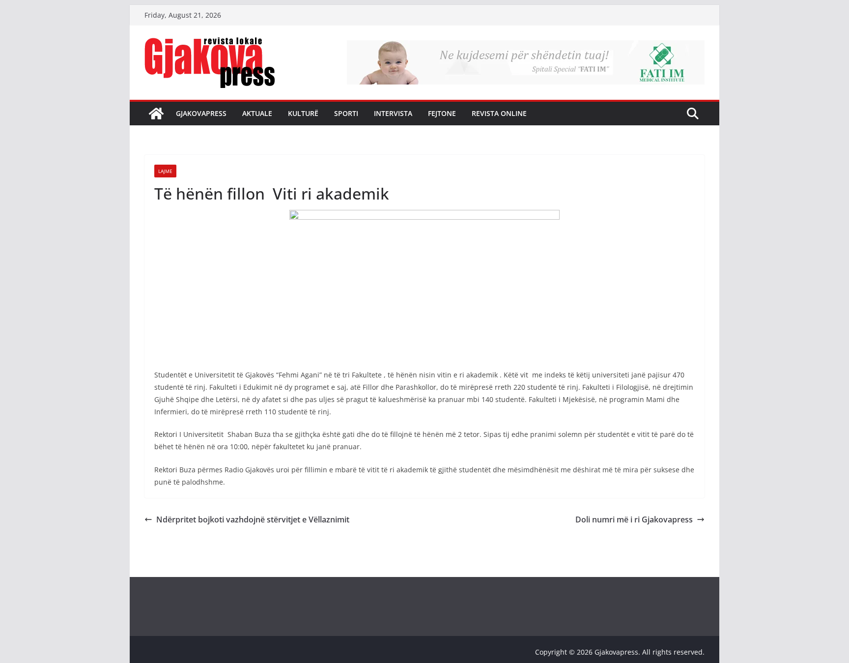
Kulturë (303, 113)
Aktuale (257, 113)
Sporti (346, 113)
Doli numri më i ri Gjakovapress (634, 519)
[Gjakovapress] (156, 113)
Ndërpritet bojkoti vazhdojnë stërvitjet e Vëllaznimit (254, 519)
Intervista (393, 113)
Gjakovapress (201, 113)
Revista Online (499, 113)
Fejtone (442, 113)
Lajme (165, 171)
